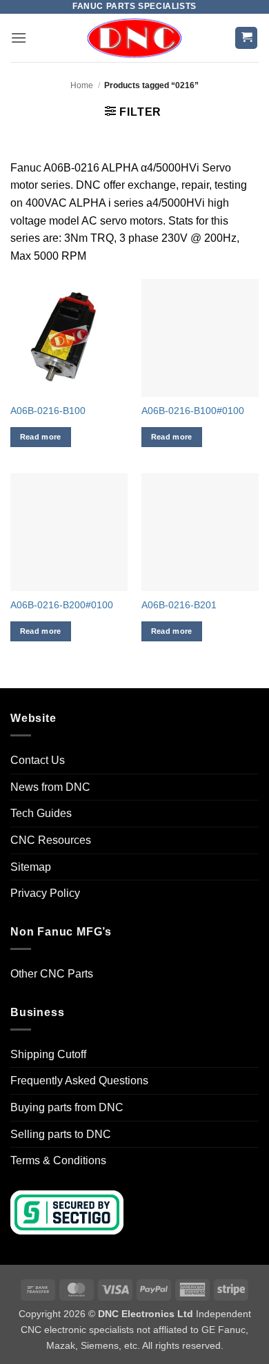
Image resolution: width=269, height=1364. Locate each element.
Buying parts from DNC (66, 1107)
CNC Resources (50, 840)
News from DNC (50, 787)
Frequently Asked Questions (79, 1080)
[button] (18, 37)
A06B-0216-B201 (179, 605)
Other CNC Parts (51, 974)
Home (81, 85)
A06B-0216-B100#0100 (192, 411)
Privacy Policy (45, 893)
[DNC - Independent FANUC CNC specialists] (134, 38)
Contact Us (37, 760)
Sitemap (30, 867)
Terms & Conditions (58, 1160)
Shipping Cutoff (48, 1054)
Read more (40, 437)
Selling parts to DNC (60, 1134)
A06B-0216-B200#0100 (61, 605)
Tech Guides (41, 813)
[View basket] (246, 38)
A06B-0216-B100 (48, 411)
